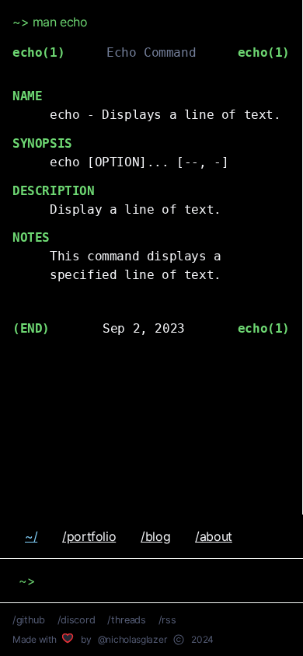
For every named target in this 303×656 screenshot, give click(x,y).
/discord (76, 620)
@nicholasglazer (132, 639)
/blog (155, 536)
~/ (31, 536)
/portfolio (89, 536)
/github (28, 620)
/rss (167, 620)
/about (213, 536)
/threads (126, 620)
